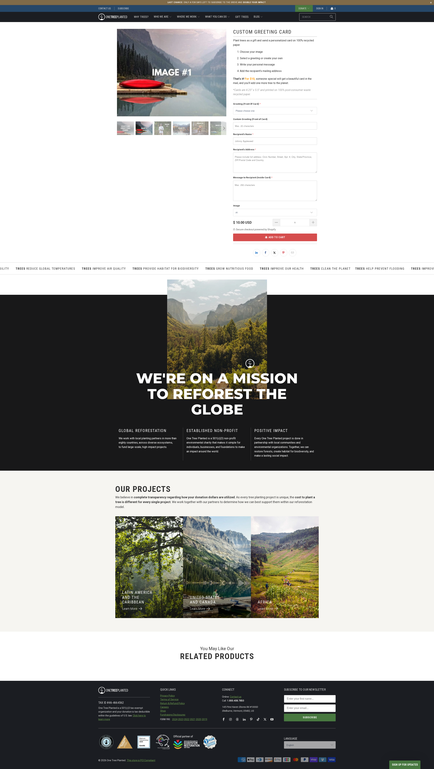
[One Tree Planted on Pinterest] (251, 719)
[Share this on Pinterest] (283, 252)
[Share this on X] (274, 252)
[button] (163, 17)
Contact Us (104, 8)
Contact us (235, 696)
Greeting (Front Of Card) (246, 104)
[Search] (331, 17)
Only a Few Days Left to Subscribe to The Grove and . (217, 2)
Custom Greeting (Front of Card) (250, 119)
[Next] (223, 72)
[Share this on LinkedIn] (256, 252)
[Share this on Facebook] (265, 252)
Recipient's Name (242, 134)
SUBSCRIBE (310, 717)
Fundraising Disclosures (172, 714)
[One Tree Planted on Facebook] (223, 719)
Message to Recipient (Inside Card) (252, 177)
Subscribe (123, 8)
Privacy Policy (167, 695)
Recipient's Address (243, 149)
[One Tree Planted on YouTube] (271, 719)
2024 (174, 719)
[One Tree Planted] (112, 17)
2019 (204, 719)
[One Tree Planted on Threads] (237, 719)
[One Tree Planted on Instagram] (230, 719)
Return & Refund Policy (172, 703)
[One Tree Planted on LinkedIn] (244, 719)
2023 (180, 719)
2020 (198, 719)
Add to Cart (277, 237)
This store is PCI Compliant (141, 760)
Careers (164, 707)
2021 (192, 719)
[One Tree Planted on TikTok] (258, 719)
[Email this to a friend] (292, 252)
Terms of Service (169, 699)
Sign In (319, 8)
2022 (186, 719)
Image (236, 205)
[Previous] (119, 72)
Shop (163, 710)
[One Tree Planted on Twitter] (265, 719)
